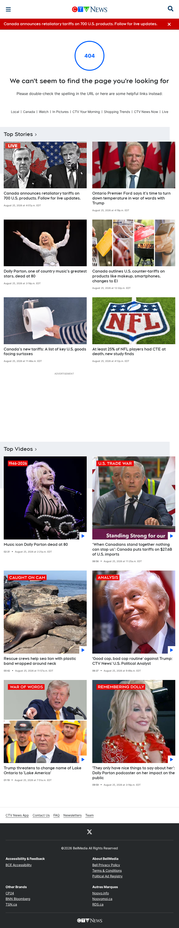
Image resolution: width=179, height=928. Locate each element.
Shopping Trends (117, 112)
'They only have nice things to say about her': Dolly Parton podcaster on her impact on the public (133, 773)
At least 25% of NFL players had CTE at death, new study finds (129, 351)
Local (15, 112)
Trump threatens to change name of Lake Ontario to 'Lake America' (42, 770)
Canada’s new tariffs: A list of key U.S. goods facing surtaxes (45, 351)
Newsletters (72, 815)
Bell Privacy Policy (106, 865)
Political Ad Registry (107, 876)
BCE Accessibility (19, 865)
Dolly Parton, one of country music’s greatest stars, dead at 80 (45, 273)
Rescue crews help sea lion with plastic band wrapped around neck (40, 661)
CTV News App (17, 815)
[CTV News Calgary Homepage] (89, 9)
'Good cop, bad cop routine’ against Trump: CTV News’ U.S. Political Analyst (132, 661)
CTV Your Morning (86, 112)
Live (165, 112)
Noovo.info (100, 893)
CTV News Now (146, 112)
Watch (43, 112)
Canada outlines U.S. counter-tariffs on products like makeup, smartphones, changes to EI (128, 276)
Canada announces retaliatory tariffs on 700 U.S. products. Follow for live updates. (42, 195)
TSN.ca (11, 904)
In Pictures (60, 112)
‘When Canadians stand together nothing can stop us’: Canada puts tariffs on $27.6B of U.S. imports (132, 549)
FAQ (56, 815)
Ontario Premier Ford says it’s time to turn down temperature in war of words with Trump (131, 198)
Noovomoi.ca (102, 899)
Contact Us (41, 815)
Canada (29, 112)
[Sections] (8, 9)
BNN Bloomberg (18, 899)
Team (89, 815)
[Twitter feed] (89, 831)
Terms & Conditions (107, 870)
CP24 (10, 893)
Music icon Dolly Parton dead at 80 (36, 544)
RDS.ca (97, 904)
